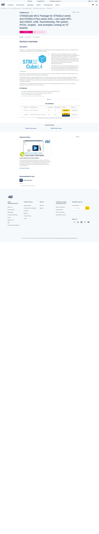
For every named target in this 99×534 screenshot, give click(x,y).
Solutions (38, 5)
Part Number (26, 107)
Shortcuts (42, 205)
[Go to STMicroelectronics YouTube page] (88, 222)
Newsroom (26, 213)
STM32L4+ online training (30, 128)
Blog (9, 222)
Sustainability (10, 212)
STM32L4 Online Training (56, 128)
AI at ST (25, 218)
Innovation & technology (12, 214)
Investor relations (11, 209)
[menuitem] (34, 186)
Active (32, 12)
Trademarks (57, 238)
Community (26, 210)
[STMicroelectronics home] (3, 5)
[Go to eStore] (93, 5)
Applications (30, 5)
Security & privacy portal (61, 214)
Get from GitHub (66, 115)
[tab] (21, 37)
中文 (92, 1)
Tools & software (20, 5)
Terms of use (41, 238)
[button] (76, 12)
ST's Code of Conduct (60, 212)
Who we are (10, 207)
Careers (9, 217)
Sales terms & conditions (50, 238)
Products (11, 5)
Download (63, 107)
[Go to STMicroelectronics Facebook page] (84, 222)
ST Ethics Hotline (59, 209)
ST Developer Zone (48, 4)
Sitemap (41, 208)
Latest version (50, 107)
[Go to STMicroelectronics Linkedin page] (78, 222)
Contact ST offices (27, 205)
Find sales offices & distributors (30, 208)
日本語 (89, 1)
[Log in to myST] (97, 5)
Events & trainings (27, 215)
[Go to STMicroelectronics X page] (74, 222)
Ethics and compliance (60, 207)
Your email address (75, 205)
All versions (73, 107)
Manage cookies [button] (74, 238)
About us (57, 5)
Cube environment (57, 107)
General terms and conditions (13, 225)
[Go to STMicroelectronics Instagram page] (81, 222)
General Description (33, 107)
